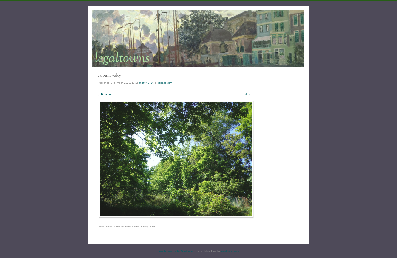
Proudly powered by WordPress (175, 251)
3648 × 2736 (146, 82)
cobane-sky (164, 82)
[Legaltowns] (198, 38)
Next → (249, 94)
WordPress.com (230, 251)
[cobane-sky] (176, 217)
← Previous (105, 94)
